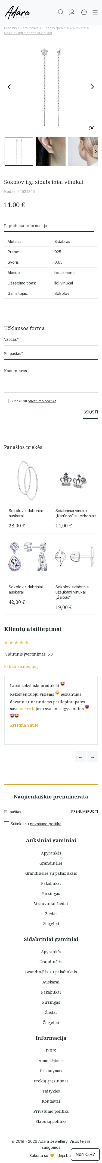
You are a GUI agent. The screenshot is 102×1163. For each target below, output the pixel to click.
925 (57, 251)
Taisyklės (51, 1091)
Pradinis (10, 28)
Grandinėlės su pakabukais (51, 873)
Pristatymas (51, 1070)
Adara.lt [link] (27, 708)
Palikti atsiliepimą (21, 666)
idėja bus (65, 1155)
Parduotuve (29, 28)
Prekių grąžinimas (51, 1080)
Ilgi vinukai (63, 283)
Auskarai (79, 28)
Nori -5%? (85, 1154)
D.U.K (51, 1050)
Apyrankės (51, 853)
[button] (80, 756)
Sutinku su (36, 824)
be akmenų (64, 272)
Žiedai (51, 913)
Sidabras (62, 241)
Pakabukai (51, 883)
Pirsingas (51, 893)
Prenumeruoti (84, 811)
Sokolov (61, 293)
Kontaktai (51, 1101)
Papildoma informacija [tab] (25, 225)
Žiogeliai (51, 923)
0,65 (58, 262)
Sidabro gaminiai (55, 28)
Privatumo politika (51, 1111)
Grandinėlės (51, 863)
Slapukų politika (51, 1121)
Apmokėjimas (51, 1060)
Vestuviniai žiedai (51, 903)
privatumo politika (42, 401)
